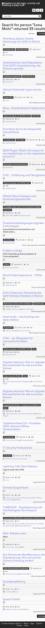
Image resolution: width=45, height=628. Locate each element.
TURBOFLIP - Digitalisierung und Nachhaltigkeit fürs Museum (22, 509)
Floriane (5, 500)
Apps (32, 624)
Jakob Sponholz (11, 382)
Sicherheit (7, 456)
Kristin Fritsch (29, 524)
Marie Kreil (10, 331)
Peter (8, 498)
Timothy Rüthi (26, 574)
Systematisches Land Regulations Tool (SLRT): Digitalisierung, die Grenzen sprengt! (22, 65)
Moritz (8, 609)
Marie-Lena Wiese (12, 268)
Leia (16, 498)
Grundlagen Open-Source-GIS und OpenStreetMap (22, 207)
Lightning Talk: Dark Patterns (20, 466)
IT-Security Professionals (17, 448)
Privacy (19, 626)
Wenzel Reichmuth (24, 526)
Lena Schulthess (28, 309)
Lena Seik (20, 524)
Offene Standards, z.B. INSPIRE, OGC (17, 116)
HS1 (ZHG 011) (28, 76)
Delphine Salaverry (12, 309)
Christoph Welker (27, 440)
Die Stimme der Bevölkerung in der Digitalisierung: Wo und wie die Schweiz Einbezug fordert (24, 557)
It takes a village (12, 250)
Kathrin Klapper (23, 382)
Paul (10, 500)
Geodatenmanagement (12, 76)
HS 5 (5, 408)
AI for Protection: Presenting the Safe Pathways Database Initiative (23, 295)
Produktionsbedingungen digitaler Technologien (23, 225)
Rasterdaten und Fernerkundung (15, 165)
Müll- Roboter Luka (14, 533)
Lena (7, 101)
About (26, 624)
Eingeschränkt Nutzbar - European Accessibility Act (22, 405)
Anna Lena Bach (11, 285)
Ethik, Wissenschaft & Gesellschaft (16, 569)
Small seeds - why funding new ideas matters (21, 318)
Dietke (33, 498)
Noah (24, 498)
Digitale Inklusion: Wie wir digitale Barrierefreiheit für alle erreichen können (23, 365)
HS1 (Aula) (20, 140)
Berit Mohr (9, 55)
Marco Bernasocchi (23, 215)
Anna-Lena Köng (12, 574)
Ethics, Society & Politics (12, 376)
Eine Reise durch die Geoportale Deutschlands (22, 131)
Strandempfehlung (14, 581)
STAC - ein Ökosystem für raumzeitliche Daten (18, 340)
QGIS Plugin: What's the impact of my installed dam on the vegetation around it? (24, 153)
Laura (12, 547)
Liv (18, 609)
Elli (23, 547)
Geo (33, 349)
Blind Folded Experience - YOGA (22, 275)
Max (20, 609)
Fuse (25, 376)
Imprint (39, 624)
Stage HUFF (8, 97)
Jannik (14, 609)
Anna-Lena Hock (12, 440)
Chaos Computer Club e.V (12, 624)
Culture (6, 265)
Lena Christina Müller (25, 414)
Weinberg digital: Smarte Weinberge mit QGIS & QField (21, 40)
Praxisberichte (9, 50)
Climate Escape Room (15, 487)
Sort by (31, 34)
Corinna (9, 592)
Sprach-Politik (11, 599)
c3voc (26, 626)
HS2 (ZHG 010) (22, 50)
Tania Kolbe (39, 524)
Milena (39, 498)
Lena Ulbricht (10, 243)
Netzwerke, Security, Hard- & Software (18, 304)
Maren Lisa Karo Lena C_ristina (16, 459)
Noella (18, 500)
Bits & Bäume (8, 240)
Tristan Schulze (11, 524)
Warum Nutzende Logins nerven (22, 89)
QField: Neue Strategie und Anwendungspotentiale (19, 198)
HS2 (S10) (35, 116)
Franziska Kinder (8, 526)
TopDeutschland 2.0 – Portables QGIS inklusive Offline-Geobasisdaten (22, 426)
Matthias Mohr (11, 122)
